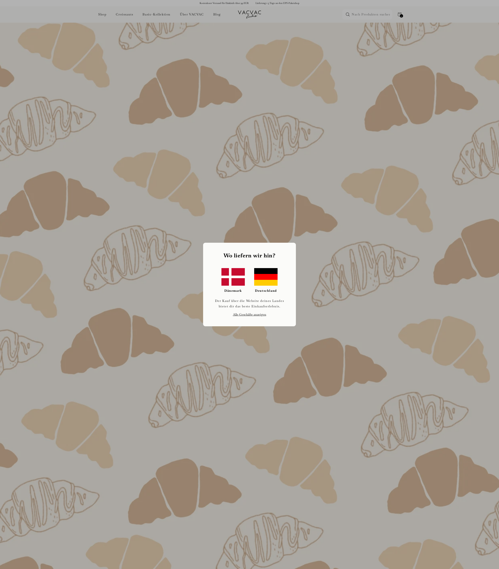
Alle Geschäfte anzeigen (249, 314)
